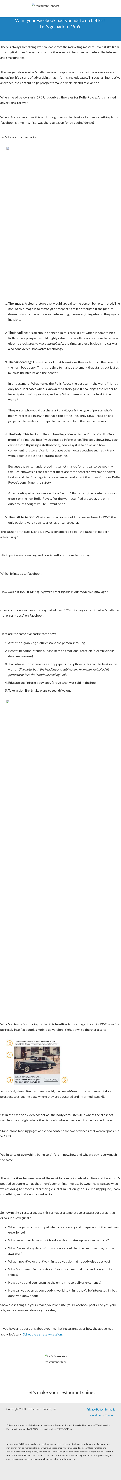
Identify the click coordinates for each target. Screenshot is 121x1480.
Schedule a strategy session (42, 1334)
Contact (110, 1415)
